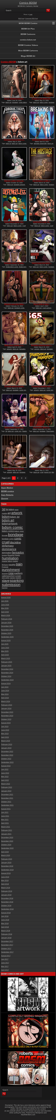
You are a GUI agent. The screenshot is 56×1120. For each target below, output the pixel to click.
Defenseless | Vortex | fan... (14, 222)
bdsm (6, 516)
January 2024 (6, 709)
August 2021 (6, 809)
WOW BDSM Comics (28, 23)
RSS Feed (21, 18)
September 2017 (7, 952)
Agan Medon (7, 488)
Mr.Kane (5, 565)
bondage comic (19, 308)
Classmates (50, 431)
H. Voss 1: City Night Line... (42, 99)
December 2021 (7, 795)
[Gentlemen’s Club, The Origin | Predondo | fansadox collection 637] (42, 204)
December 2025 (7, 626)
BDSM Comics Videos (28, 45)
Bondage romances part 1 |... (41, 345)
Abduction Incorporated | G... (14, 140)
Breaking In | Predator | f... (41, 140)
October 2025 (6, 633)
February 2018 (6, 934)
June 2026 (5, 605)
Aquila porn (22, 267)
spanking (17, 580)
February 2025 (6, 662)
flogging (11, 555)
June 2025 (5, 648)
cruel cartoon (47, 308)
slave (5, 580)
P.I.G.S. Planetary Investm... (14, 99)
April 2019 (5, 884)
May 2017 (5, 967)
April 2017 (5, 970)
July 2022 (4, 769)
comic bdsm (23, 102)
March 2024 (5, 701)
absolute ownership (40, 143)
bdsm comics (8, 531)
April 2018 (5, 927)
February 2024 (6, 705)
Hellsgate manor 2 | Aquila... (14, 263)
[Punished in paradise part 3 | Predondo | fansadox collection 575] (42, 369)
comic (17, 538)
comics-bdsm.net (28, 40)
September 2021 (7, 805)
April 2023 (5, 737)
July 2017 (4, 959)
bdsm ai (8, 143)
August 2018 (6, 913)
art (9, 513)
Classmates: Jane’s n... (41, 427)
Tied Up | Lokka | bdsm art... (14, 181)
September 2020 (7, 848)
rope (11, 573)
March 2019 (5, 888)
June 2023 (5, 730)
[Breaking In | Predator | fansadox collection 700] (42, 122)
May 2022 (5, 777)
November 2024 (7, 673)
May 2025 (5, 651)
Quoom (4, 498)
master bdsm (7, 561)
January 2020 (6, 863)
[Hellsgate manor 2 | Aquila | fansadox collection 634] (14, 246)
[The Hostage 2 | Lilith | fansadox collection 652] (42, 163)
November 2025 (7, 630)
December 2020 (7, 838)
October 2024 (6, 676)
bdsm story (19, 531)
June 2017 (5, 963)
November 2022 (7, 755)
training (4, 588)
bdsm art (8, 102)
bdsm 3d (14, 517)
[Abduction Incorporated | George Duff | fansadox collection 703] (14, 122)
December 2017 (7, 941)
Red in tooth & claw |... (42, 304)
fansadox (22, 349)
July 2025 (4, 644)
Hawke (24, 431)
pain (19, 564)
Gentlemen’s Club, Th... (41, 222)
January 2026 (6, 623)
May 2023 (5, 734)
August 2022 (6, 766)
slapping (12, 578)
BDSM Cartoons (28, 34)
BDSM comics (7, 491)
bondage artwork (19, 184)
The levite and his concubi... (14, 386)
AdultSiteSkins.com (28, 1115)
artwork (9, 349)
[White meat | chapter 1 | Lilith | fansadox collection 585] (14, 328)
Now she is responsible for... (41, 468)
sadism (18, 573)
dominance (9, 549)
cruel (41, 472)
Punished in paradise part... (42, 386)
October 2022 (6, 759)
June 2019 (5, 877)
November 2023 (7, 716)
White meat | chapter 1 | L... (14, 345)
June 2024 (5, 691)
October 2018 (6, 906)
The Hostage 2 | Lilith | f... (41, 181)
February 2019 (6, 891)
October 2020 (6, 845)
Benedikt (5, 535)
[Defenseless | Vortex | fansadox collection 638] (14, 204)
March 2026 (5, 615)
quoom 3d (47, 472)
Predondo (5, 567)
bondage (15, 102)
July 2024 (4, 687)
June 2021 (5, 816)
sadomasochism (8, 576)
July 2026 (4, 601)
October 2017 (6, 949)
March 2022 (5, 784)
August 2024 (6, 684)
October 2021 (6, 802)
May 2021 (5, 820)
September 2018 (7, 909)
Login (30, 14)
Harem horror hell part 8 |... (42, 263)
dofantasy (8, 545)
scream (18, 576)
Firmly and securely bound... (14, 468)
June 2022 (5, 773)
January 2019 (6, 895)
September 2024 (7, 680)
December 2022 (7, 752)
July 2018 (4, 916)
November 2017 (7, 945)
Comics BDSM (28, 2)
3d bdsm (10, 509)
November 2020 (7, 841)
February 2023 (6, 744)
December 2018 (7, 898)
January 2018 (6, 938)
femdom (4, 555)
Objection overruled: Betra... (14, 304)
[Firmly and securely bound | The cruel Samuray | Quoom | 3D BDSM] (14, 451)
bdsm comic (44, 102)
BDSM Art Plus (28, 29)
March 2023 (5, 741)
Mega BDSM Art (28, 56)
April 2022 (5, 780)
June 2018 (5, 920)
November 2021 (7, 798)
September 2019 (7, 870)
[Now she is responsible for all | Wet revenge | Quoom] (42, 451)
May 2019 (5, 881)
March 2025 (5, 658)
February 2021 (6, 830)
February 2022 (6, 787)
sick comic (6, 578)
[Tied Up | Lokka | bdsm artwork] (14, 163)
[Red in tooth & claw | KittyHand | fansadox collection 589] (42, 287)
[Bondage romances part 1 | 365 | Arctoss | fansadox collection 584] (42, 328)
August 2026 (6, 598)
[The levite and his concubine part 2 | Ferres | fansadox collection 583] (14, 369)
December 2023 (7, 712)
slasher (18, 578)
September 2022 (7, 762)
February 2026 (6, 619)
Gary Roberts (7, 495)
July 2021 (4, 812)
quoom (5, 573)
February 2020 (6, 859)
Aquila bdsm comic (12, 267)
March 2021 (5, 827)
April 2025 (5, 655)
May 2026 (5, 608)
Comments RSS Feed (31, 18)
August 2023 (6, 723)
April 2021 (5, 823)
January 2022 (6, 791)
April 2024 (5, 698)
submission (11, 585)
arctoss (36, 349)
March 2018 (5, 931)
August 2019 (6, 873)
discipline (15, 542)
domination (7, 553)
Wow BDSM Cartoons (28, 51)
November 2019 (7, 866)
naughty (11, 565)
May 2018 (5, 924)
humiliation (10, 558)
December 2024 (7, 669)
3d (6, 431)
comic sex (22, 390)
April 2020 (5, 852)
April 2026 (5, 612)
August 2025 (6, 641)
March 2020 (5, 855)
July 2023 (4, 727)
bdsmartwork (10, 523)
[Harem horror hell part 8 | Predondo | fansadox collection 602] (42, 246)
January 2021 (6, 834)
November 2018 (7, 902)
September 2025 (7, 637)
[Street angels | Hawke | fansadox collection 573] (14, 410)
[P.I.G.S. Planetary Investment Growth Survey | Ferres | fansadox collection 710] (14, 81)
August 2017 (6, 956)
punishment (11, 570)
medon (15, 561)
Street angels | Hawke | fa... (14, 427)
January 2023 (6, 748)
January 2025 (6, 666)
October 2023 (6, 719)
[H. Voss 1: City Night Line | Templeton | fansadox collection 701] (42, 81)
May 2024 (5, 694)
